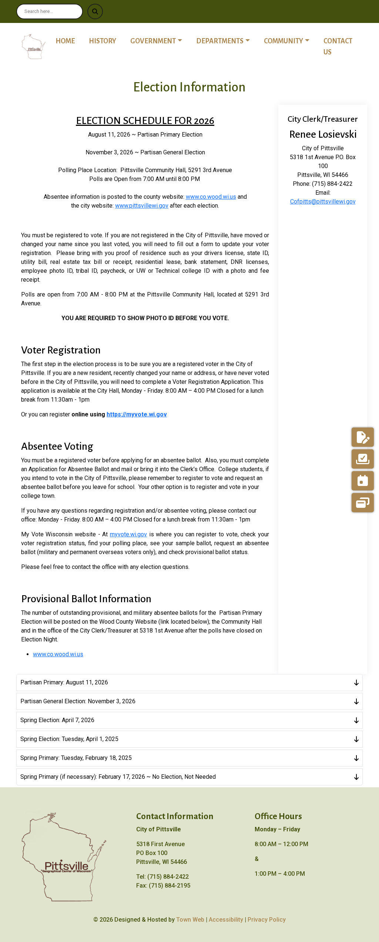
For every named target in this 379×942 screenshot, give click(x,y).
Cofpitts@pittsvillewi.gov (323, 201)
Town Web (190, 919)
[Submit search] (95, 11)
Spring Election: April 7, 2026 (57, 720)
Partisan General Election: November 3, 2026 (77, 701)
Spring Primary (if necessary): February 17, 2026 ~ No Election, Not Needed (118, 776)
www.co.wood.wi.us (211, 196)
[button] (160, 41)
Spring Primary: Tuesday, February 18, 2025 (76, 757)
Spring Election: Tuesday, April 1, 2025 (69, 738)
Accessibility (226, 919)
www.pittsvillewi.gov (141, 205)
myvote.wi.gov (128, 534)
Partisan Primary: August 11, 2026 (64, 682)
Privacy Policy (267, 919)
